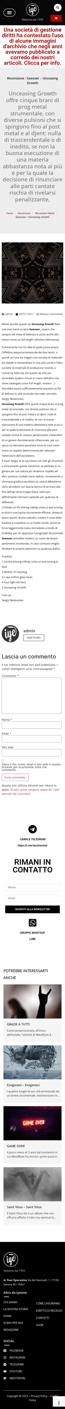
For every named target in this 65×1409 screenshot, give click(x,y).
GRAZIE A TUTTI (18, 1024)
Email (6, 733)
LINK (32, 939)
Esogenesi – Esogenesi (23, 1085)
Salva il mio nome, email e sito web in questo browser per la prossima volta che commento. (31, 767)
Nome (7, 719)
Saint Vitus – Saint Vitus (24, 1207)
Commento (10, 675)
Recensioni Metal (44, 213)
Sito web (7, 747)
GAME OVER (16, 1146)
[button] (9, 13)
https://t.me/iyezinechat (32, 845)
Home (9, 213)
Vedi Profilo (34, 637)
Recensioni (24, 213)
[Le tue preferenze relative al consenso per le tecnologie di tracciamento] (59, 1403)
